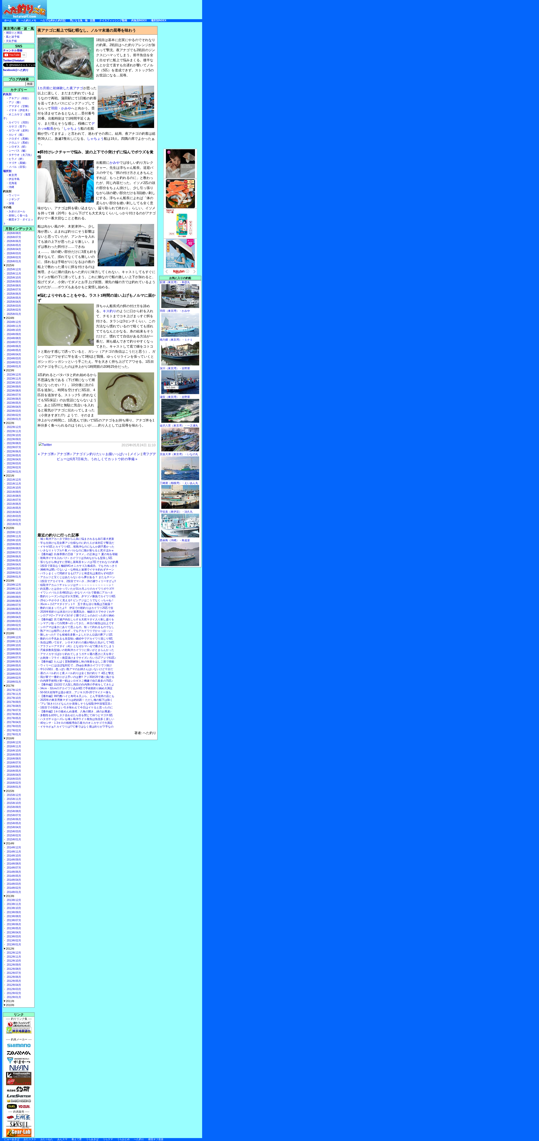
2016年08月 (13, 758)
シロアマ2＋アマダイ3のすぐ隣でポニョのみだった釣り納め (77, 615)
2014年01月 (13, 892)
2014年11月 (13, 851)
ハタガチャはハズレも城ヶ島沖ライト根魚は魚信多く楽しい (77, 719)
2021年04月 (13, 512)
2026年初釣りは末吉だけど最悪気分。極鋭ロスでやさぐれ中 (77, 611)
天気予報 (11, 41)
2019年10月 (13, 592)
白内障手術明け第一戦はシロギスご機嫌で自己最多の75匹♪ (76, 680)
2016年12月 (13, 742)
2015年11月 (13, 799)
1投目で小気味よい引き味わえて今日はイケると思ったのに (76, 707)
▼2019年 (9, 580)
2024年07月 (13, 342)
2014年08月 (13, 863)
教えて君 (77, 1139)
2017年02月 (13, 730)
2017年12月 (13, 690)
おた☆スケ (30, 1139)
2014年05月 (13, 875)
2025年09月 (13, 281)
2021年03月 (13, 516)
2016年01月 (13, 786)
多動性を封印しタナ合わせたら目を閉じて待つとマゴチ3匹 (76, 715)
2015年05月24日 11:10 (138, 445)
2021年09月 (13, 491)
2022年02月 (13, 467)
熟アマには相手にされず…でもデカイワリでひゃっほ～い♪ (76, 630)
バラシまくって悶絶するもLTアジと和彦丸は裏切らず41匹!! (76, 573)
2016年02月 (13, 782)
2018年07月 (13, 657)
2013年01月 (13, 944)
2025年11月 (13, 273)
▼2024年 (9, 318)
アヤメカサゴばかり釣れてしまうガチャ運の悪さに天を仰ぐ (77, 654)
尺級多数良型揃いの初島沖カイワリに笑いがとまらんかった (77, 650)
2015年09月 (13, 807)
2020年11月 (13, 536)
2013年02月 (13, 940)
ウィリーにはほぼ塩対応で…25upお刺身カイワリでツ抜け (76, 665)
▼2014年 (9, 843)
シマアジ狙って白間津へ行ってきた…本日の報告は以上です (77, 623)
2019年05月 (13, 613)
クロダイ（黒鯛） (20, 138)
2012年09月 (13, 964)
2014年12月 (13, 847)
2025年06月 (13, 293)
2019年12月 (13, 584)
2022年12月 (13, 427)
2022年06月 (13, 451)
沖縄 (11, 187)
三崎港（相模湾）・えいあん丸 (179, 483)
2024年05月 (13, 350)
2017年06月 (13, 714)
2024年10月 (13, 330)
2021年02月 (13, 520)
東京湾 (13, 175)
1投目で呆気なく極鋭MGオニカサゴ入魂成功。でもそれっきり (78, 565)
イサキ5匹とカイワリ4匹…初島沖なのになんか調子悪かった (77, 546)
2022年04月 (13, 459)
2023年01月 (13, 419)
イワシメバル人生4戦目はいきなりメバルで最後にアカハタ (76, 592)
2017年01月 (13, 734)
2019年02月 (13, 625)
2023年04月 (13, 406)
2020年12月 (13, 532)
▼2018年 (9, 633)
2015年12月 (13, 795)
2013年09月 (13, 912)
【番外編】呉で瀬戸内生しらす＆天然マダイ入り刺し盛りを (77, 619)
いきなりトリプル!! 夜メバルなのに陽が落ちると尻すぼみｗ (77, 550)
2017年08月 (13, 706)
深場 (11, 203)
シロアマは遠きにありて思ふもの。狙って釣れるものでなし (77, 627)
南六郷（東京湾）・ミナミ (176, 339)
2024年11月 (13, 326)
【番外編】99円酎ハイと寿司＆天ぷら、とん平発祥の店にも (77, 696)
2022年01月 (13, 471)
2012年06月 (13, 976)
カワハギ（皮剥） (20, 130)
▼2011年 (9, 1001)
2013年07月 (13, 920)
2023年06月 (13, 398)
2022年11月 (13, 431)
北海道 (13, 183)
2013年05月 (13, 928)
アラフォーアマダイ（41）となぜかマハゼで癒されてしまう (77, 646)
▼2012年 (9, 948)
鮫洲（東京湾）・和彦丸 (175, 282)
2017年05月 (13, 718)
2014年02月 (13, 887)
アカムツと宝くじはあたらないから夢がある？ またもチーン (77, 577)
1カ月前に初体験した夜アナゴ (60, 88)
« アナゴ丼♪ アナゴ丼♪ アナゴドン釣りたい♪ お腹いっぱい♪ (82, 454)
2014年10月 (13, 855)
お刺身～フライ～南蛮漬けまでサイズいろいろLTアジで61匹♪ (78, 657)
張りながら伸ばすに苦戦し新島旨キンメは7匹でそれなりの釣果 (79, 562)
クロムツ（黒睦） (20, 142)
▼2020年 (9, 528)
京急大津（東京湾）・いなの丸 (179, 454)
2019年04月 (13, 617)
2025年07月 (13, 289)
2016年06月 (13, 766)
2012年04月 (13, 984)
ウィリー (14, 195)
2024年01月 (13, 366)
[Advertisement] (125, 9)
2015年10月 (13, 803)
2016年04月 (13, 774)
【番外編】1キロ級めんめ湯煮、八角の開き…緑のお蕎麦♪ (76, 711)
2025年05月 (13, 297)
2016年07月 (13, 762)
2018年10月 (13, 645)
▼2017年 (9, 685)
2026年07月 (13, 237)
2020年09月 (13, 544)
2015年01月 (13, 839)
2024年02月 (13, 362)
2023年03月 (13, 410)
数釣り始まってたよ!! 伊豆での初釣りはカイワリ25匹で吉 (76, 607)
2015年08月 (13, 811)
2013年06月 (13, 924)
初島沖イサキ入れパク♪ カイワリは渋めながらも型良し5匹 (76, 558)
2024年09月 (13, 334)
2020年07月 (13, 552)
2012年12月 (13, 952)
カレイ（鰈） (17, 134)
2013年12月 (13, 900)
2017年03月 (13, 726)
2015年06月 (13, 819)
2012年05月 (13, 980)
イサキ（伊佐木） (20, 110)
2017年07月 (13, 710)
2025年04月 (13, 301)
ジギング (14, 199)
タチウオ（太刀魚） (21, 154)
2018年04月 (13, 669)
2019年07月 (13, 604)
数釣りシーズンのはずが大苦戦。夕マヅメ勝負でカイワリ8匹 (78, 596)
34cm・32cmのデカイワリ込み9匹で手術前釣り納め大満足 (76, 688)
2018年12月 (13, 637)
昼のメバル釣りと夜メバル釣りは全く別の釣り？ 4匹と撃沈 (77, 673)
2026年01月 (13, 261)
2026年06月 (13, 241)
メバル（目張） (18, 166)
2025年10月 (13, 277)
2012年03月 (13, 989)
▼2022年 (9, 423)
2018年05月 (13, 665)
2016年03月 (13, 778)
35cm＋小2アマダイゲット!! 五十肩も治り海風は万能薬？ (76, 604)
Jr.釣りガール (17, 211)
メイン (135, 454)
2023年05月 (13, 402)
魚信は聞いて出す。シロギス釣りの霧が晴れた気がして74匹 (77, 642)
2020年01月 (13, 576)
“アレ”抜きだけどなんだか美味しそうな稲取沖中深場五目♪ (76, 703)
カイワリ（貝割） (20, 122)
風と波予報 (13, 36)
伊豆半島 (14, 179)
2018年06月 (13, 661)
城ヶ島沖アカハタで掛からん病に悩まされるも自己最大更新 (77, 538)
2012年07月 (13, 972)
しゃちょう (72, 128)
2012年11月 (13, 956)
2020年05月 (13, 560)
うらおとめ (123, 1139)
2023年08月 (13, 390)
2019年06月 (13, 608)
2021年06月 (13, 503)
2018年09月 (13, 649)
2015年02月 (13, 835)
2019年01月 (13, 629)
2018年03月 (13, 673)
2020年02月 (13, 572)
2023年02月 (13, 415)
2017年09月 (13, 702)
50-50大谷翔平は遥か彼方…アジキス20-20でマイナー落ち (75, 692)
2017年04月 (13, 722)
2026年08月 (13, 233)
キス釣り (109, 311)
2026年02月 (13, 257)
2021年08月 (13, 495)
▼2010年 (9, 1005)
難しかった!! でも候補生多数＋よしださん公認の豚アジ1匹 (76, 634)
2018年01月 (13, 681)
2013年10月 (13, 908)
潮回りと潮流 (14, 32)
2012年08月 (13, 968)
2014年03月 (13, 883)
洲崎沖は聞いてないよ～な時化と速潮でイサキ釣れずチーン (77, 569)
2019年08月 (13, 600)
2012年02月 (13, 993)
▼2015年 (9, 791)
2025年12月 (13, 269)
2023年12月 (13, 374)
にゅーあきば (11, 1139)
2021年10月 (13, 487)
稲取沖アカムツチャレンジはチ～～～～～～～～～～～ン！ (77, 584)
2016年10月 (13, 750)
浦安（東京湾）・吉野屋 (175, 397)
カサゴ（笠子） (18, 126)
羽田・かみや (61, 108)
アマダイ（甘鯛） (20, 106)
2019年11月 (13, 588)
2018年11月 (13, 641)
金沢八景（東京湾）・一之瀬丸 (179, 425)
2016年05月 (13, 770)
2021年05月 (13, 507)
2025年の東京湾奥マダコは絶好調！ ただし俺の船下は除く (76, 699)
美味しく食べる (18, 215)
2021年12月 (13, 479)
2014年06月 (13, 871)
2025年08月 (13, 285)
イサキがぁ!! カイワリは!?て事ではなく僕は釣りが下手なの (76, 726)
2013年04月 (13, 932)
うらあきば (92, 1139)
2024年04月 (13, 354)
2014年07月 (13, 867)
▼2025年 (9, 265)
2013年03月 (13, 936)
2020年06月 (13, 556)
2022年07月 (13, 447)
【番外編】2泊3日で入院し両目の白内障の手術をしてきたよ (77, 684)
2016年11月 (13, 746)
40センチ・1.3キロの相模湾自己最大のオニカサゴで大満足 (76, 722)
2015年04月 (13, 827)
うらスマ (108, 1139)
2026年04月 (13, 249)
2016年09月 (13, 754)
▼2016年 (9, 738)
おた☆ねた (46, 1139)
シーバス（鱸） (18, 150)
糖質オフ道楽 (155, 1139)
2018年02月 (13, 677)
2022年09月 (13, 439)
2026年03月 (13, 253)
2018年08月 (13, 653)
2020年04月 (13, 564)
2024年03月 (13, 358)
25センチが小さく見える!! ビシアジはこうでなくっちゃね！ (77, 600)
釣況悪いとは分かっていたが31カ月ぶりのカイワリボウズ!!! (77, 588)
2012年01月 (13, 997)
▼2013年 (9, 896)
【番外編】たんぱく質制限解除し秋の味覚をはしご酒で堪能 (77, 661)
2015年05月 (13, 823)
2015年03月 (13, 831)
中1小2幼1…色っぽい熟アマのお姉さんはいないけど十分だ (76, 669)
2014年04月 (13, 879)
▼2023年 (9, 370)
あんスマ (62, 1139)
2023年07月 (13, 394)
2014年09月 (13, 859)
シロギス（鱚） (18, 146)
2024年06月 (13, 346)
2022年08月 (13, 443)
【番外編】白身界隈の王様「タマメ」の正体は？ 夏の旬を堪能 (79, 554)
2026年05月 (13, 245)
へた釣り (139, 1139)
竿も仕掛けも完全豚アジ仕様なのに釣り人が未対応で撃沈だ (77, 542)
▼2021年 (9, 475)
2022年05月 (13, 455)
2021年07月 (13, 499)
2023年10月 (13, 382)
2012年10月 (13, 960)
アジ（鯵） (15, 102)
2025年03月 (13, 305)
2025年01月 (13, 314)
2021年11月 (13, 483)
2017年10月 (13, 698)
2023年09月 (13, 386)
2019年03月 (13, 621)
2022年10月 (13, 435)
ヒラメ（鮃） (17, 158)
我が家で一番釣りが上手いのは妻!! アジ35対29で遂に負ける (77, 676)
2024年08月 (13, 338)
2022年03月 (13, 463)
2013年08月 (13, 916)
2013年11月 (13, 904)
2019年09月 (13, 596)
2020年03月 (13, 568)
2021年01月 (13, 524)
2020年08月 (13, 548)
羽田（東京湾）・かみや (175, 310)
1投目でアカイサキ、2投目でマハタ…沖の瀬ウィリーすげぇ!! (78, 581)
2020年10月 (13, 540)
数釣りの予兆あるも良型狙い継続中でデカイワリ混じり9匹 (76, 638)
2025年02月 (13, 309)
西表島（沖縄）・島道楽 (175, 540)
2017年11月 (13, 694)
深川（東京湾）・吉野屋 (175, 368)
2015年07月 (13, 815)
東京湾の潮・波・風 (19, 28)
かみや (114, 162)
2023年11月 (13, 378)
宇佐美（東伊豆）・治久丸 (176, 511)
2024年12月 (13, 322)
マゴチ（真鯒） (18, 162)
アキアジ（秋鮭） (20, 98)
